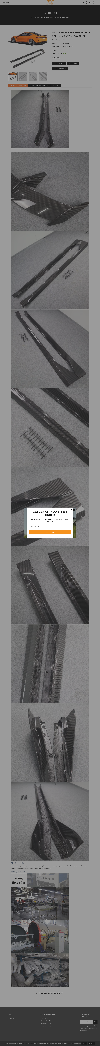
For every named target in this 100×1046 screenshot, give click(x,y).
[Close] (71, 509)
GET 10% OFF (50, 532)
